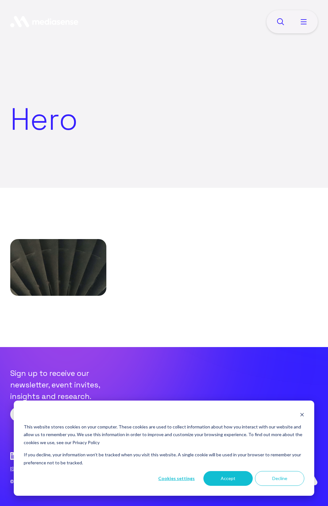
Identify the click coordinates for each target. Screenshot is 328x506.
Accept (228, 478)
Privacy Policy (86, 442)
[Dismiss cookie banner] (302, 415)
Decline (279, 478)
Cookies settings (176, 478)
